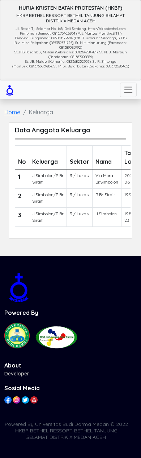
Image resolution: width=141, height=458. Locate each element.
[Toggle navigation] (128, 90)
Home (12, 112)
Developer (16, 373)
